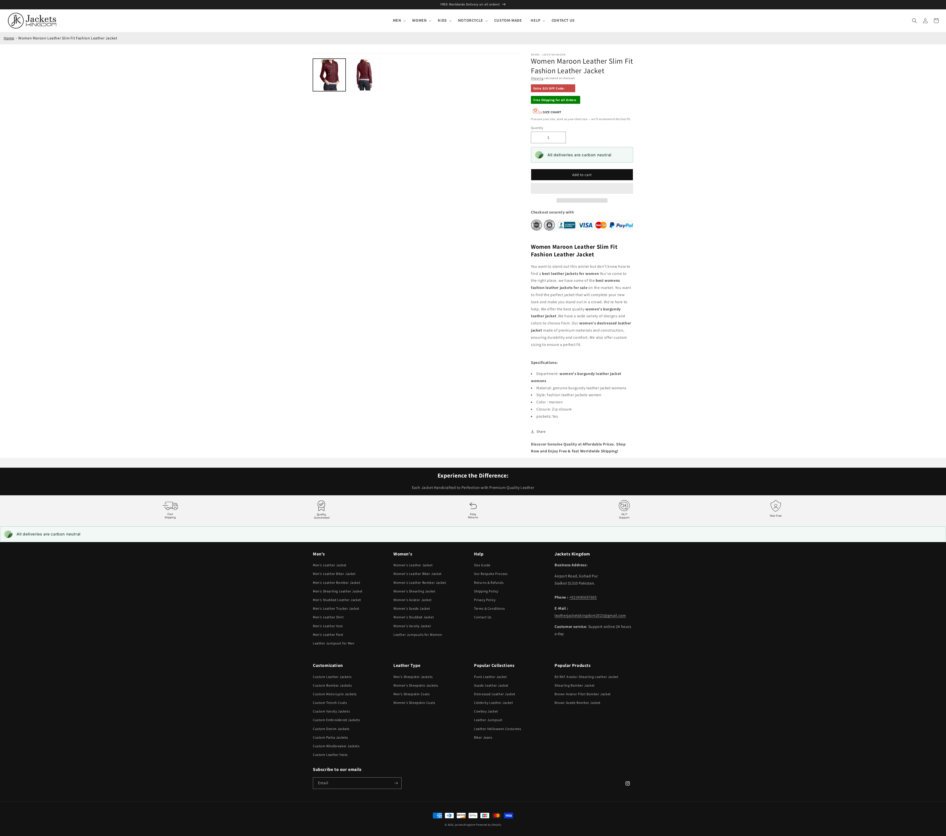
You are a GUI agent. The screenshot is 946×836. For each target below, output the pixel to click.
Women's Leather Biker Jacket (417, 573)
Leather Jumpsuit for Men (333, 643)
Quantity (537, 128)
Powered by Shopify (488, 824)
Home (9, 38)
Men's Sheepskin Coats (411, 694)
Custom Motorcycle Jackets (335, 694)
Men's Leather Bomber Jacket (336, 582)
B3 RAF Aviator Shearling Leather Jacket (586, 677)
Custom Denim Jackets (331, 729)
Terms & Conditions (489, 608)
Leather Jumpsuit (488, 720)
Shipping (537, 78)
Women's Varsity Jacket (412, 626)
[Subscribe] (395, 783)
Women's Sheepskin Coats (414, 702)
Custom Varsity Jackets (331, 711)
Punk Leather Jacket (490, 677)
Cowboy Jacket (486, 711)
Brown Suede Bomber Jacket (578, 702)
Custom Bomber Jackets (332, 685)
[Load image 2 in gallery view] (364, 75)
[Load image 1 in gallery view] (329, 75)
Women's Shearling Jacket (414, 591)
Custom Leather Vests (330, 754)
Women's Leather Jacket (413, 565)
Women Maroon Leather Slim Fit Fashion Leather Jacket (67, 38)
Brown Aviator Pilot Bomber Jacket (583, 694)
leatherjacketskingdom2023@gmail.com (590, 615)
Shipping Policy (486, 591)
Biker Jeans (483, 737)
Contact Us (482, 617)
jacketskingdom (465, 824)
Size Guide (482, 565)
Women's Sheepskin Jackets (415, 685)
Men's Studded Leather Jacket (337, 600)
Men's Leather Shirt (328, 617)
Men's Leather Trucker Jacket (336, 608)
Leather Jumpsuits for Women (417, 634)
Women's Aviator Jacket (412, 600)
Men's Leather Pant (328, 634)
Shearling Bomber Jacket (575, 685)
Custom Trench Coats (330, 702)
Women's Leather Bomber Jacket (419, 582)
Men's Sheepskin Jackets (413, 677)
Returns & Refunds (489, 582)
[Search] (914, 20)
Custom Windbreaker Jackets (336, 746)
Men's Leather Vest (328, 626)
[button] (582, 188)
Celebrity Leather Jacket (493, 702)
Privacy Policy (484, 600)
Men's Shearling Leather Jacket (338, 591)
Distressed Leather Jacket (494, 694)
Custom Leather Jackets (332, 677)
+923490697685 (583, 597)
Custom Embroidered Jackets (336, 720)
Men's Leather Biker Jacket (334, 573)
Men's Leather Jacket (330, 565)
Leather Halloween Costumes (497, 729)
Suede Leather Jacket (491, 685)
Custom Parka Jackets (330, 737)
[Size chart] (547, 112)
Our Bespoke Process (490, 573)
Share (541, 431)
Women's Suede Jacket (411, 608)
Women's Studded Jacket (413, 617)
